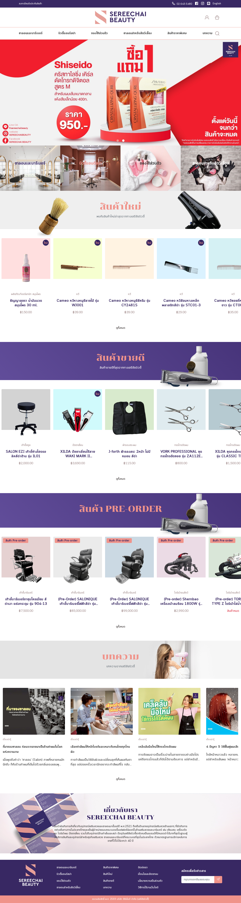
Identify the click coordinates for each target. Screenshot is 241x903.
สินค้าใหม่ (107, 874)
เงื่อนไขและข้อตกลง (148, 874)
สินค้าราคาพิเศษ (177, 33)
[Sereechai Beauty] (120, 17)
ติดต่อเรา (143, 867)
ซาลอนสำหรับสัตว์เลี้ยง (138, 33)
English (217, 3)
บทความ (207, 33)
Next (237, 279)
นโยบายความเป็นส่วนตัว (150, 881)
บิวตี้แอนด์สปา (67, 33)
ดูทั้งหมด (30, 171)
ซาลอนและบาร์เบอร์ (31, 33)
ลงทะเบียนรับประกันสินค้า (30, 3)
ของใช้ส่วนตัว (99, 33)
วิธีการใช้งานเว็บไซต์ (148, 887)
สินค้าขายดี (108, 881)
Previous (3, 279)
